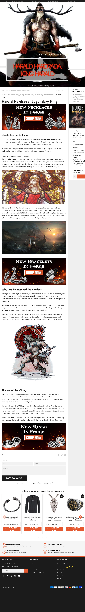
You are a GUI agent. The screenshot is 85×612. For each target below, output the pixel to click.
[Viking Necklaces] (34, 129)
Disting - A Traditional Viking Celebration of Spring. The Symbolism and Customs (78, 153)
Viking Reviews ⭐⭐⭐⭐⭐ (65, 567)
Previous (58, 90)
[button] (81, 517)
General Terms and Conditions (37, 573)
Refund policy (60, 579)
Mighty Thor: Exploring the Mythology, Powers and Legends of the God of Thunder (79, 162)
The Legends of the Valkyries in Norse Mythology (78, 145)
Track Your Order (61, 570)
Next (62, 90)
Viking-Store (10, 587)
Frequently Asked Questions (64, 564)
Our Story (32, 564)
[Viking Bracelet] (34, 284)
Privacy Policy (33, 567)
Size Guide (60, 573)
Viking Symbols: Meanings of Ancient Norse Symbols (78, 135)
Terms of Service (61, 576)
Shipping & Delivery (34, 570)
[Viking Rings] (34, 449)
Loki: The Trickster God (77, 140)
